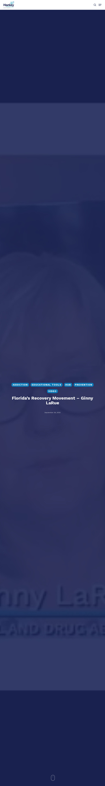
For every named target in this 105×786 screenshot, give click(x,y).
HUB (68, 384)
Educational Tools (46, 384)
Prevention (83, 384)
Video (52, 391)
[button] (100, 5)
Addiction (20, 384)
